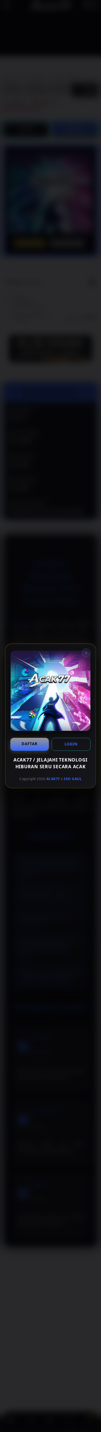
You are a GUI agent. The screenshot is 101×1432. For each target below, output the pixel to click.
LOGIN (71, 744)
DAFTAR (30, 743)
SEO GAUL (73, 778)
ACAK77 (53, 778)
